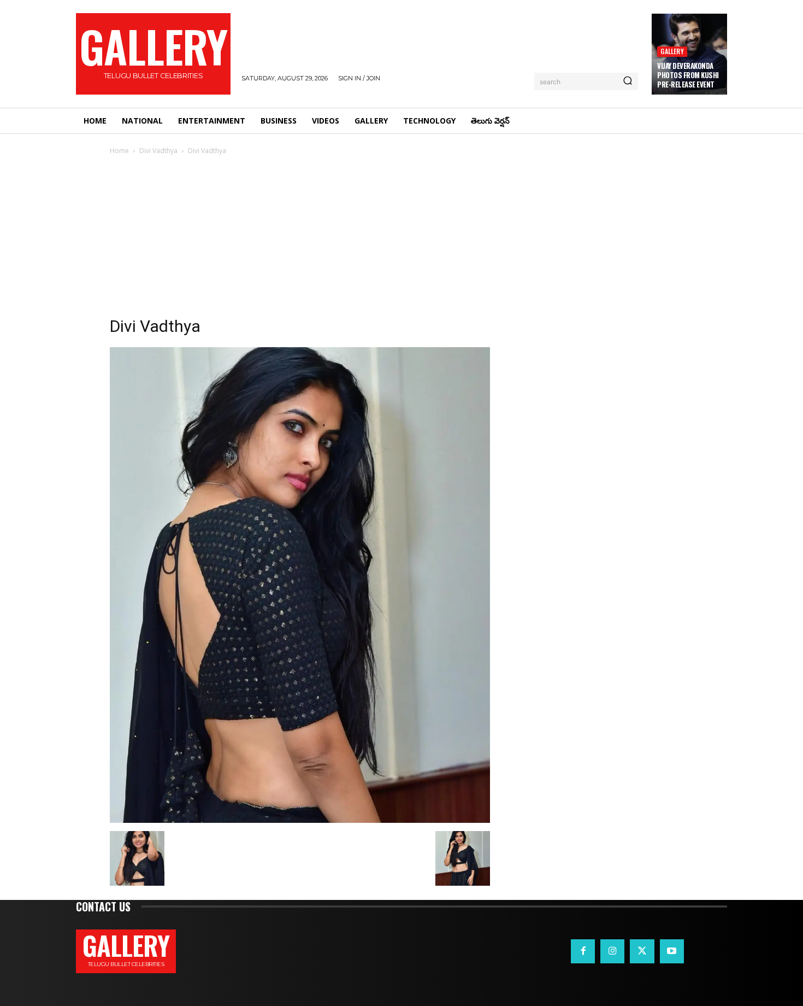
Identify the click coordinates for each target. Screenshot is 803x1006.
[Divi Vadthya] (300, 819)
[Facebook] (583, 951)
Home (119, 150)
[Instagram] (612, 951)
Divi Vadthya (158, 150)
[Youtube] (672, 951)
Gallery (671, 51)
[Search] (627, 81)
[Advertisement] (401, 238)
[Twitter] (642, 951)
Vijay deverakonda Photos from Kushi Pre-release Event (688, 75)
